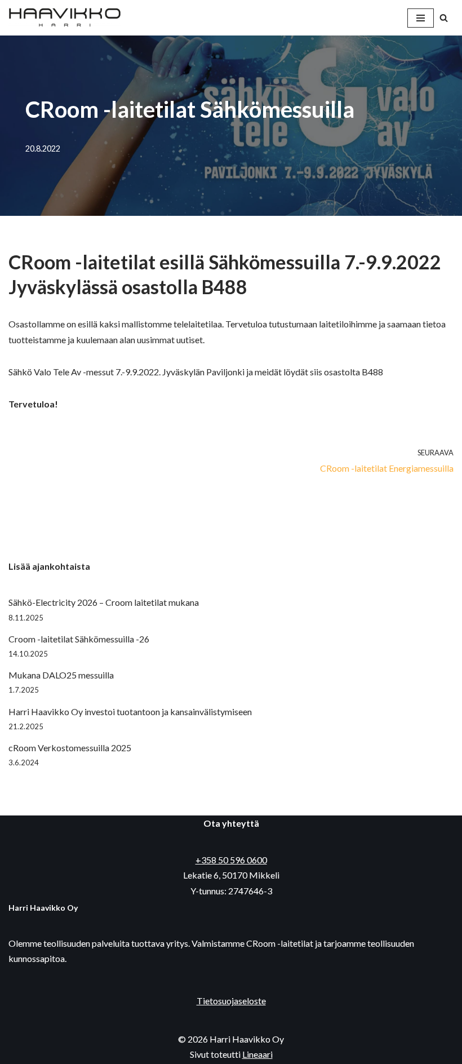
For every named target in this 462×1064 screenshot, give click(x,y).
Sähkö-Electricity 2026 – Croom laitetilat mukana (103, 602)
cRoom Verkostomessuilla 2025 (69, 747)
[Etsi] (443, 18)
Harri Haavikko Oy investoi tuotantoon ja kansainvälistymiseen (130, 711)
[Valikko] (420, 18)
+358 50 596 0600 (231, 859)
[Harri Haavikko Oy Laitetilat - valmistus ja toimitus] (64, 18)
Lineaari (257, 1054)
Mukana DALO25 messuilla (61, 675)
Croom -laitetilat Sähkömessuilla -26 (78, 638)
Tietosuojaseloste (231, 1000)
